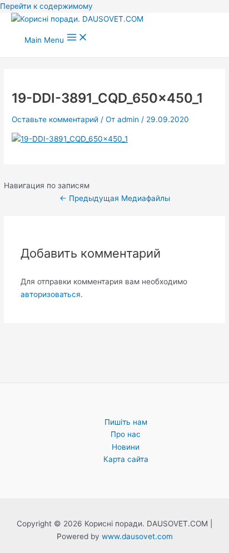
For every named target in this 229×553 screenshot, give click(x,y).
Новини (126, 447)
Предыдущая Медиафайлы (114, 198)
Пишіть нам (125, 422)
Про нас (126, 434)
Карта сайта (125, 459)
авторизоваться (51, 294)
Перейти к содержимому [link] (46, 6)
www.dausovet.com (137, 536)
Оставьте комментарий (55, 119)
